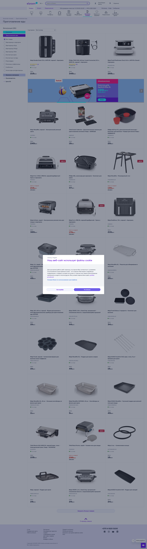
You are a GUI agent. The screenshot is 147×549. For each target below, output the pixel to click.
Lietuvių (49, 257)
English (55, 257)
